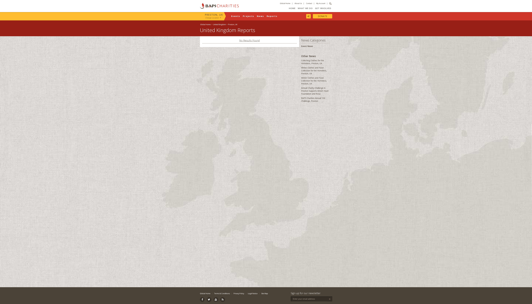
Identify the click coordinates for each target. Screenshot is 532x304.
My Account (320, 3)
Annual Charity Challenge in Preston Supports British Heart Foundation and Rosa (315, 91)
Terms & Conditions (222, 293)
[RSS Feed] (222, 299)
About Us (298, 3)
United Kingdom (219, 24)
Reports (272, 16)
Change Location (212, 18)
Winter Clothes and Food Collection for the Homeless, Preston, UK (314, 70)
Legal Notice (253, 293)
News (260, 16)
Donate (322, 16)
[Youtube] (215, 299)
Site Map (264, 293)
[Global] (440, 90)
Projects (248, 16)
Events (235, 16)
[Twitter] (209, 299)
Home (292, 8)
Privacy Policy (239, 293)
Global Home (285, 3)
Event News (307, 46)
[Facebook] (202, 299)
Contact (309, 3)
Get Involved (323, 8)
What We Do (305, 8)
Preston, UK (214, 14)
